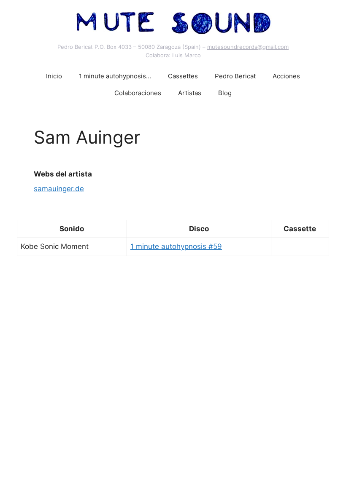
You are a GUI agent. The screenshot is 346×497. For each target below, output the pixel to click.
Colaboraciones (137, 93)
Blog (225, 93)
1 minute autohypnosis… (115, 76)
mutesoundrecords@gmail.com (248, 46)
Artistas (189, 93)
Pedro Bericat (235, 76)
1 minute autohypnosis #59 (176, 246)
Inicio (54, 76)
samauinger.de (59, 188)
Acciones (286, 76)
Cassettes (183, 76)
